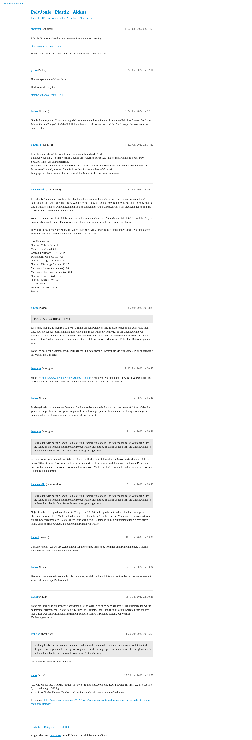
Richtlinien (65, 727)
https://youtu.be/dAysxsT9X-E (47, 94)
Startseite (36, 727)
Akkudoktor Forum (12, 3)
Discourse (55, 735)
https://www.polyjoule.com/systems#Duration (66, 377)
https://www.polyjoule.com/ (46, 46)
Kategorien (50, 727)
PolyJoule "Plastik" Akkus (58, 12)
